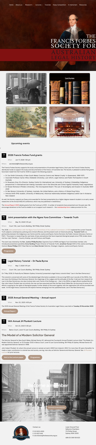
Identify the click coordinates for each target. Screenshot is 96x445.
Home (11, 5)
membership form (63, 207)
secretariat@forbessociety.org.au (21, 164)
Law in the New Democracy (75, 287)
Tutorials (69, 111)
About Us (26, 78)
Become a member (48, 385)
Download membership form (56, 407)
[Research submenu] (32, 4)
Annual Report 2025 (12, 205)
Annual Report (10, 311)
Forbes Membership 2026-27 (37, 407)
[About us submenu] (22, 4)
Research (26, 111)
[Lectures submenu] (42, 4)
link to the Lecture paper (13, 357)
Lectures (69, 78)
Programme (8, 251)
